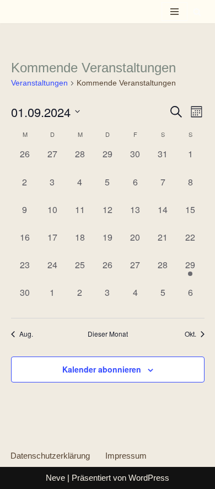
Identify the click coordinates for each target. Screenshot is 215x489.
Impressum (126, 455)
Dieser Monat (108, 333)
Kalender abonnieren (101, 369)
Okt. (190, 333)
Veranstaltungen (39, 82)
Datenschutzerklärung (50, 455)
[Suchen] (197, 12)
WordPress (148, 477)
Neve (55, 477)
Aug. (26, 333)
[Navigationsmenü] (174, 11)
